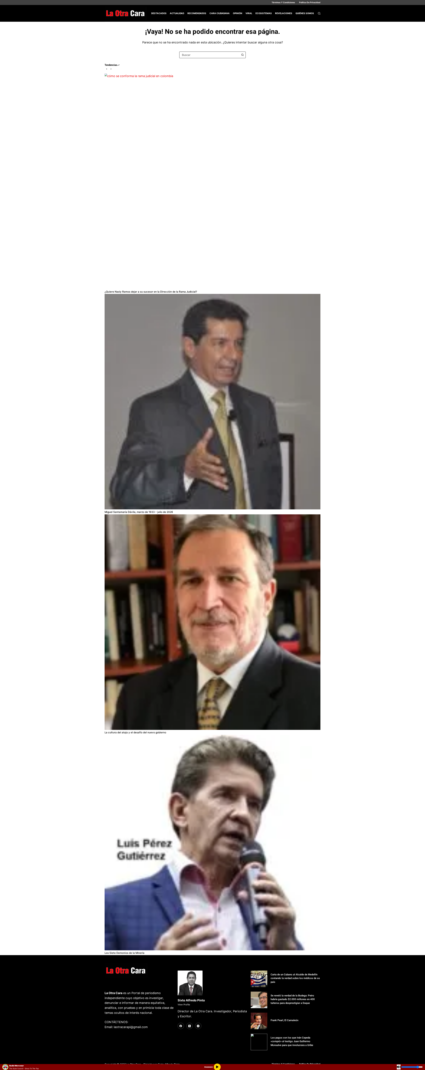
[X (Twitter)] (189, 1026)
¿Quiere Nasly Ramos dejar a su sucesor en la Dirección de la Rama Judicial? (151, 291)
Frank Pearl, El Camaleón (284, 1020)
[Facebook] (181, 1026)
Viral (249, 13)
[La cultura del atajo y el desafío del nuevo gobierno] (212, 622)
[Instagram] (198, 1026)
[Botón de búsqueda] (242, 55)
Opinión (237, 13)
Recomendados (196, 13)
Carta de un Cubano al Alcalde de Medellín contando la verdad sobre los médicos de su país (295, 978)
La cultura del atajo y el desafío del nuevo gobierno (135, 732)
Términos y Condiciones (283, 2)
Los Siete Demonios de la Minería (125, 952)
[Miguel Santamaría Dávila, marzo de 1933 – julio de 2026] (212, 401)
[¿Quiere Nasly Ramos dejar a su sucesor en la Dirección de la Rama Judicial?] (212, 181)
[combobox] (209, 55)
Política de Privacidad (309, 2)
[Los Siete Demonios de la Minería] (212, 842)
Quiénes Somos (305, 13)
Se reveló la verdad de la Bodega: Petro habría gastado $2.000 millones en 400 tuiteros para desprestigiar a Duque (293, 999)
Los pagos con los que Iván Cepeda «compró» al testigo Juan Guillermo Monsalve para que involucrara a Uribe (292, 1041)
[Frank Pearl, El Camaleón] (259, 1021)
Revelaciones (283, 13)
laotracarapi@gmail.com (131, 1027)
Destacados (159, 13)
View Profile (184, 1004)
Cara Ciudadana (220, 13)
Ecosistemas (263, 13)
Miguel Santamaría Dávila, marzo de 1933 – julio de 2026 (139, 512)
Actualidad (177, 13)
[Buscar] (319, 13)
